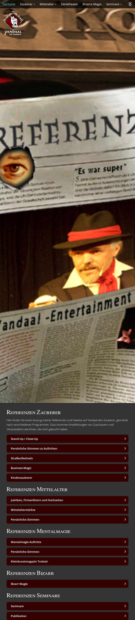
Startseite (8, 4)
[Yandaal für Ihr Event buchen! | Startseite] (20, 21)
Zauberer (26, 4)
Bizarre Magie (92, 4)
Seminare (112, 4)
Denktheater (69, 4)
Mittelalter (47, 4)
